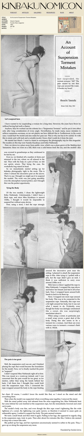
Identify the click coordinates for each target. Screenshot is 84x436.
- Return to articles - (42, 434)
